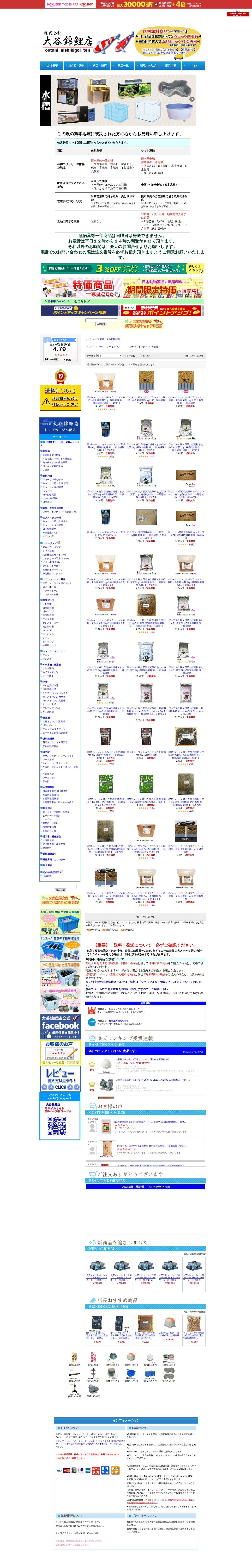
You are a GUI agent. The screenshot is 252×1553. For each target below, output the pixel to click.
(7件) (152, 632)
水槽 (45, 681)
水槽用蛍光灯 (49, 827)
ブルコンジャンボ (52, 708)
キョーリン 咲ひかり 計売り (56, 483)
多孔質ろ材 (48, 774)
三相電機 (47, 604)
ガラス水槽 (48, 712)
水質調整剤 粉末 (51, 794)
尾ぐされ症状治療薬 (53, 466)
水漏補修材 (48, 840)
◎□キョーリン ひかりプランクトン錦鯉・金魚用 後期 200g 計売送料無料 (186, 849)
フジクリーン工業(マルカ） (56, 558)
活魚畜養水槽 (49, 689)
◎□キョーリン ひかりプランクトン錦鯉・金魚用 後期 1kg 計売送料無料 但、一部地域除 (106, 896)
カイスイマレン (50, 672)
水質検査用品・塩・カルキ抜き (58, 802)
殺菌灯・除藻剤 (50, 823)
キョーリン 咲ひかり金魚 (55, 521)
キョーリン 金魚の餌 (53, 525)
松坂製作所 (48, 626)
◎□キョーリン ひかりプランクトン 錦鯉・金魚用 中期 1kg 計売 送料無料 (186, 896)
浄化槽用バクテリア (53, 573)
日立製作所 (48, 607)
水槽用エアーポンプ (53, 569)
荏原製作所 (48, 615)
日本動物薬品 (49, 494)
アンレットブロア (52, 566)
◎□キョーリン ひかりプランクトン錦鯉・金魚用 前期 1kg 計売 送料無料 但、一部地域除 (186, 400)
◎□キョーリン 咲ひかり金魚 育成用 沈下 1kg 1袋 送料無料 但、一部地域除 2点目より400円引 (106, 802)
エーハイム (48, 634)
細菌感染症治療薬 (52, 455)
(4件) (152, 456)
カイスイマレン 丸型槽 (54, 700)
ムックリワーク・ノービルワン (104, 347)
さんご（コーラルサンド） (56, 763)
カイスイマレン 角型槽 (54, 697)
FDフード (47, 491)
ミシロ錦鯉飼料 (50, 498)
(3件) (111, 456)
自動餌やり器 (49, 830)
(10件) (112, 409)
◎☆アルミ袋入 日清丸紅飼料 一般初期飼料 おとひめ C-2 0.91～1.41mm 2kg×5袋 (186, 711)
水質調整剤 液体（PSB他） (56, 791)
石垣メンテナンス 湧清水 (55, 742)
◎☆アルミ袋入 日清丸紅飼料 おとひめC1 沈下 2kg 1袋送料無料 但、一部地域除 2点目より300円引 (146, 494)
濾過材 (46, 752)
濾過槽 (46, 717)
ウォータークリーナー (54, 651)
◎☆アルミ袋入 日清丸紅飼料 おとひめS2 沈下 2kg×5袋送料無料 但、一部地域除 (105, 711)
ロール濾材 (48, 759)
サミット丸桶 (49, 704)
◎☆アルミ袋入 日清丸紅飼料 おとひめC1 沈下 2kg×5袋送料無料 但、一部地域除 (146, 670)
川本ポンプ (48, 611)
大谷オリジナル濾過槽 (54, 721)
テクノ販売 (48, 668)
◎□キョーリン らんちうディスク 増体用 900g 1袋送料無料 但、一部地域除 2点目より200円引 (106, 755)
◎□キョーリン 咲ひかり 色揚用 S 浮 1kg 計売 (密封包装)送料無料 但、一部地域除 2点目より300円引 (186, 755)
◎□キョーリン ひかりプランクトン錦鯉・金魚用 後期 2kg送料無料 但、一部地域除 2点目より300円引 (146, 849)
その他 (46, 470)
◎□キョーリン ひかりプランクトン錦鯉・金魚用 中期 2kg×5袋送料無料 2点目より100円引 (186, 582)
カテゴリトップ (92, 339)
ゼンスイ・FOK (50, 623)
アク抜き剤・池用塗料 (54, 844)
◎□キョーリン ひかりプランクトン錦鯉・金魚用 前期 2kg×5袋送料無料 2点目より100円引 (106, 582)
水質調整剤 (48, 787)
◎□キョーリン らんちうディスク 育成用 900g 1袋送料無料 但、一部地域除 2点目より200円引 (106, 447)
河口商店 (47, 502)
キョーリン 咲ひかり (53, 479)
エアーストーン (50, 590)
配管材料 (47, 848)
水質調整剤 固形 (51, 798)
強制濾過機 (48, 738)
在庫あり (133, 356)
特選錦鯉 (47, 876)
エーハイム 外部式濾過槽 (55, 732)
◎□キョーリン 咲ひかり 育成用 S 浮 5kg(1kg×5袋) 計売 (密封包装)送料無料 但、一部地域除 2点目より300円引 (146, 623)
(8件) (111, 811)
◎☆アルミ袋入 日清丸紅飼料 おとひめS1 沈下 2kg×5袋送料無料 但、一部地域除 (186, 670)
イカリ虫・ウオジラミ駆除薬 (57, 458)
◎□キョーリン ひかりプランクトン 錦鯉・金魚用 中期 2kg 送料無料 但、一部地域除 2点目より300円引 (146, 896)
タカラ (46, 655)
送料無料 (146, 356)
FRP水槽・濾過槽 (52, 664)
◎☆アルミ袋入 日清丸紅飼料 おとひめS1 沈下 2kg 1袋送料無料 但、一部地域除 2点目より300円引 (186, 447)
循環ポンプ (48, 600)
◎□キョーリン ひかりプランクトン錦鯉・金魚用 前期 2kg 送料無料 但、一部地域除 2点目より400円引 (106, 400)
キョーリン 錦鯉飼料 (53, 487)
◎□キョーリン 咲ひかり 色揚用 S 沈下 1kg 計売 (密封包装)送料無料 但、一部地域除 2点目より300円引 (186, 802)
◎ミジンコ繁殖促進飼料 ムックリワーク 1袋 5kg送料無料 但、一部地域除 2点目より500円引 (186, 494)
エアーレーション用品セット (57, 583)
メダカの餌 (48, 536)
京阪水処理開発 (50, 746)
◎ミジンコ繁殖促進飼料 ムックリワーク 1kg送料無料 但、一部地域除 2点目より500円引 (146, 535)
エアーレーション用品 (54, 579)
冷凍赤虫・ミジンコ (53, 532)
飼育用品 (47, 808)
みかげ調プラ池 (50, 685)
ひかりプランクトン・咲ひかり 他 (59, 511)
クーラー (47, 819)
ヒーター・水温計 (52, 815)
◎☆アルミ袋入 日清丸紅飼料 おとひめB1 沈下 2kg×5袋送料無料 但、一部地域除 (186, 623)
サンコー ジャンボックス (55, 693)
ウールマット (49, 777)
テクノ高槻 (48, 551)
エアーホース (49, 587)
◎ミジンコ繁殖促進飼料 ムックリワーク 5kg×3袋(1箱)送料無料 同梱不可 (186, 535)
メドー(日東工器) (51, 562)
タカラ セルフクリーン (54, 729)
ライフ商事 (48, 676)
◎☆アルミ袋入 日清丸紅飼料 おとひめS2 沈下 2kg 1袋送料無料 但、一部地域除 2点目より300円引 (105, 494)
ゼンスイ (47, 658)
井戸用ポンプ (49, 645)
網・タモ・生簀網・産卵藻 (56, 812)
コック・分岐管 (50, 594)
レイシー (47, 638)
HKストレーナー (51, 725)
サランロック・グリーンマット (58, 755)
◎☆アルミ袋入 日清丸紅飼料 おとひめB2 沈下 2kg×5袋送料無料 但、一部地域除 (105, 670)
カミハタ (47, 630)
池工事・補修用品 (52, 836)
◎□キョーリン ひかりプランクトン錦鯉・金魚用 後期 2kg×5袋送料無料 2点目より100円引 (106, 623)
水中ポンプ (48, 641)
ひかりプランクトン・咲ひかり (145, 347)
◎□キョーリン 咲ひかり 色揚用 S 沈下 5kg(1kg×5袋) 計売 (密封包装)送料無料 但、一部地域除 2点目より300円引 (106, 849)
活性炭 (46, 781)
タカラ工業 (48, 619)
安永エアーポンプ (52, 547)
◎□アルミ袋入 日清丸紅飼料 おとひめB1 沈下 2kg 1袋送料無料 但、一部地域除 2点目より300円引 (146, 582)
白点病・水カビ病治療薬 (55, 462)
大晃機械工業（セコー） (55, 554)
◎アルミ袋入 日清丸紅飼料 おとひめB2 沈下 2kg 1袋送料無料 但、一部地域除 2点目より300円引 (146, 447)
